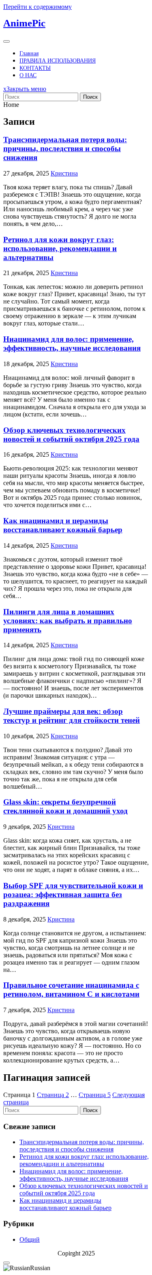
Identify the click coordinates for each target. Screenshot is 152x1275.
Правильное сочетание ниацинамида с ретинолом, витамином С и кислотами (71, 989)
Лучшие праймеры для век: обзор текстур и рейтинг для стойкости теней (71, 715)
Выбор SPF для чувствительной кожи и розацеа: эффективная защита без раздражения (73, 894)
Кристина (64, 173)
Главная (29, 53)
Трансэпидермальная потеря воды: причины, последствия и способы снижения (65, 148)
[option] (76, 1268)
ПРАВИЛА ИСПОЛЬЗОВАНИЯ (57, 61)
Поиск (90, 97)
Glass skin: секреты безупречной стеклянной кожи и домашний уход (65, 806)
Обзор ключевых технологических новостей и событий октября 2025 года (71, 434)
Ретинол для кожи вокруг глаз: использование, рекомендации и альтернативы (60, 248)
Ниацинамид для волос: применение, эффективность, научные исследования (72, 343)
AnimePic (24, 22)
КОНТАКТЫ (35, 68)
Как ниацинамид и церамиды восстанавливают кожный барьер (62, 525)
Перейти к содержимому (37, 6)
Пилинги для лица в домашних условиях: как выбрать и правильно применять (67, 620)
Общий (29, 1239)
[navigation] (76, 1268)
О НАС (27, 75)
